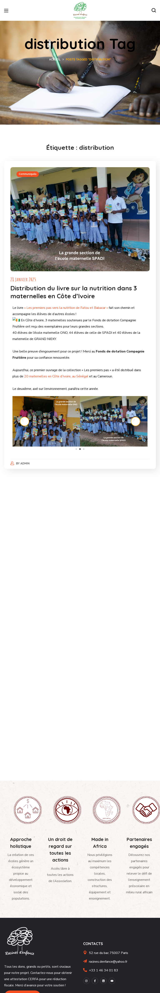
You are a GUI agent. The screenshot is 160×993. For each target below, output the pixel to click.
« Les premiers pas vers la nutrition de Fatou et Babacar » (66, 308)
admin (25, 463)
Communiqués (27, 174)
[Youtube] (112, 981)
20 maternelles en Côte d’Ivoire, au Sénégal (55, 376)
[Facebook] (95, 981)
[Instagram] (86, 981)
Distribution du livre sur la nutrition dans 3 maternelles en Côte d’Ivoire (73, 292)
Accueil (54, 59)
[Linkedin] (103, 981)
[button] (154, 10)
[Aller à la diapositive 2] (80, 449)
